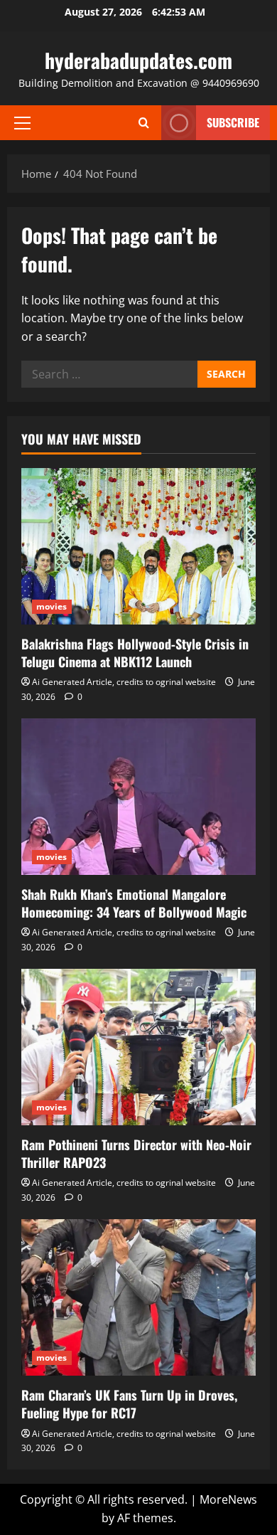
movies (51, 606)
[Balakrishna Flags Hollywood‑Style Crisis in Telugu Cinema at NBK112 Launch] (138, 546)
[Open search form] (143, 123)
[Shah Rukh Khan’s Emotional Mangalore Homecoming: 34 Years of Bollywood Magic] (138, 796)
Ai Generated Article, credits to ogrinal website (124, 682)
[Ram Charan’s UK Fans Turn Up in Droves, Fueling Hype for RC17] (138, 1297)
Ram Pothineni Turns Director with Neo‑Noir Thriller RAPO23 (136, 1153)
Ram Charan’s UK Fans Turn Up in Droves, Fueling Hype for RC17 (129, 1404)
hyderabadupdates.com (138, 60)
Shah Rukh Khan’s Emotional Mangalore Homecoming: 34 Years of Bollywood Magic (133, 903)
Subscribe (233, 122)
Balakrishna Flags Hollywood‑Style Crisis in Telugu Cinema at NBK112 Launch (135, 652)
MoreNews (228, 1499)
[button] (22, 123)
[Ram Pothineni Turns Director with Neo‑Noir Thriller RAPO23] (138, 1047)
